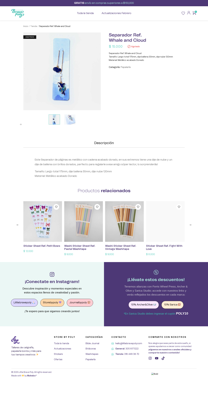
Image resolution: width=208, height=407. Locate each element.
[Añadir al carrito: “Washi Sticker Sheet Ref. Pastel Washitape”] (83, 221)
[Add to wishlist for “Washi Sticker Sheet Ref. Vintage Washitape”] (138, 207)
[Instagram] (150, 358)
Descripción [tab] (104, 143)
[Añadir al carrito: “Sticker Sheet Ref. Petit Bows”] (43, 221)
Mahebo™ (32, 376)
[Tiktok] (163, 358)
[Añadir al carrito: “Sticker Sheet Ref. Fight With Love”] (165, 221)
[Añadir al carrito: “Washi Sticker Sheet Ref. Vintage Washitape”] (124, 221)
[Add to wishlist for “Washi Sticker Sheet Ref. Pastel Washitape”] (97, 207)
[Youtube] (156, 358)
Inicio (25, 26)
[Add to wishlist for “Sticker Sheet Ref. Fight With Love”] (179, 207)
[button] (17, 225)
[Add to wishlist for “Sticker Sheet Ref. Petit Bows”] (56, 207)
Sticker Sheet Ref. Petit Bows (41, 246)
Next (20, 124)
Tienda (33, 26)
